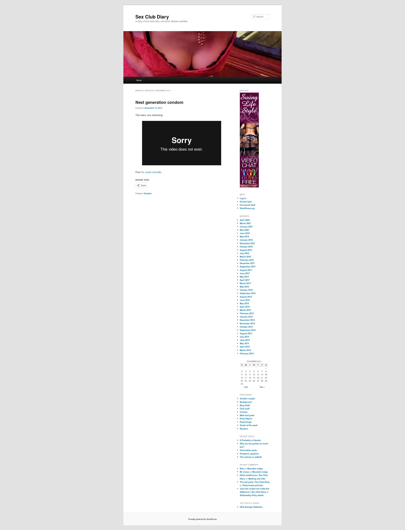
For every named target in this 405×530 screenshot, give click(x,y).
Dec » (262, 387)
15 (266, 374)
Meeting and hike (256, 478)
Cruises (243, 411)
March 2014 (245, 350)
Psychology (245, 421)
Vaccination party (248, 450)
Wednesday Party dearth (252, 495)
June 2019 (245, 233)
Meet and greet (247, 415)
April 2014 (245, 346)
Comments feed (247, 204)
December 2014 (247, 319)
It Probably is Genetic (250, 440)
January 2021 (246, 226)
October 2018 (246, 246)
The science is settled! (251, 456)
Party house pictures (253, 485)
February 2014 (247, 353)
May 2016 (244, 286)
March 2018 (245, 256)
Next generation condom (159, 102)
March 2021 (245, 223)
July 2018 (244, 253)
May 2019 (244, 236)
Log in (243, 198)
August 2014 (246, 333)
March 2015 (245, 309)
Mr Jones (244, 471)
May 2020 (244, 229)
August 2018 (246, 249)
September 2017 (247, 266)
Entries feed (246, 201)
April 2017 (245, 279)
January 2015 (246, 316)
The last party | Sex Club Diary (255, 481)
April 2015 (245, 306)
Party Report (246, 418)
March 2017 (245, 283)
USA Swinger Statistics (251, 506)
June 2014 (245, 339)
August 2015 (246, 296)
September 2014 (247, 330)
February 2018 (247, 259)
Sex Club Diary (152, 16)
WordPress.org (247, 208)
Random (148, 193)
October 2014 (246, 326)
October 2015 (246, 289)
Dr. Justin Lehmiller (151, 172)
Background (246, 401)
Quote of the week (248, 425)
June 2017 (245, 273)
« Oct (245, 387)
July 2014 (244, 336)
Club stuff (244, 408)
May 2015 (244, 303)
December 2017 (247, 263)
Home (139, 80)
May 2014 (244, 343)
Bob (242, 468)
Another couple (247, 398)
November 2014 (247, 323)
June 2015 (245, 300)
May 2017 (244, 276)
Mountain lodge (255, 468)
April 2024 (245, 219)
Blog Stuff (245, 405)
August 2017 (246, 269)
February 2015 (247, 313)
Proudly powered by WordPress (202, 519)
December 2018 (247, 243)
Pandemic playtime (249, 453)
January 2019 (246, 239)
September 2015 (247, 293)
